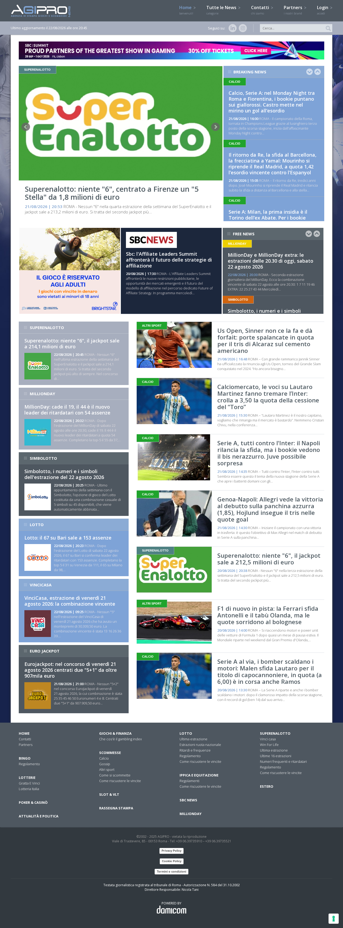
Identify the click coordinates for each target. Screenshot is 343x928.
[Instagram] (242, 28)
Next (215, 127)
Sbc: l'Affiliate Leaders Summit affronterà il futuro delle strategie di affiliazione (169, 260)
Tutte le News (221, 10)
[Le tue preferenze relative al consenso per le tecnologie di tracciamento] (334, 919)
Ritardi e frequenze (195, 750)
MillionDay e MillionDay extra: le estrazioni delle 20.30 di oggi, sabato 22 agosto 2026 (270, 261)
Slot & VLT (109, 794)
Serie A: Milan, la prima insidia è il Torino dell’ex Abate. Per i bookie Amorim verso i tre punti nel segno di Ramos (272, 221)
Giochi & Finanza (115, 733)
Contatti (260, 10)
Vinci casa (268, 739)
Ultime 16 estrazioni (275, 755)
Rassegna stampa (116, 808)
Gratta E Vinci (29, 783)
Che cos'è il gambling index (120, 739)
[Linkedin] (231, 28)
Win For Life (269, 744)
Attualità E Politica (38, 816)
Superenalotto (275, 733)
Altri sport (106, 769)
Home (186, 10)
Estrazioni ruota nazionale (200, 744)
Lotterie (27, 777)
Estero (266, 786)
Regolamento (29, 763)
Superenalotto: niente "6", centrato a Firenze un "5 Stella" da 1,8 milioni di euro (112, 193)
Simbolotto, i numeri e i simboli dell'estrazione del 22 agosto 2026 (64, 474)
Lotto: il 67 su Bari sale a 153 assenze (67, 537)
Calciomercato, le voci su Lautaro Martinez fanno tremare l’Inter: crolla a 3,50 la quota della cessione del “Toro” (268, 397)
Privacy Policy (171, 850)
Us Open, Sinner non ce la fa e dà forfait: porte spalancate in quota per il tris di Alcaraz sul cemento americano (265, 340)
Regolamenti (189, 780)
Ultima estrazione (193, 739)
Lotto (186, 733)
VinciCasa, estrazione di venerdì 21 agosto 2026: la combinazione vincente (69, 601)
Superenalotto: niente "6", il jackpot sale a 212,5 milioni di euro (268, 558)
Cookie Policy (171, 861)
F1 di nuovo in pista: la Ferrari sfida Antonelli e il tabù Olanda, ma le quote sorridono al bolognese (267, 615)
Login (323, 10)
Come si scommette (115, 775)
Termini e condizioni (171, 871)
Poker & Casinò (33, 802)
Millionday (191, 813)
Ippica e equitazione (199, 775)
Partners (293, 10)
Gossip (104, 763)
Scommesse (110, 752)
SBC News (188, 800)
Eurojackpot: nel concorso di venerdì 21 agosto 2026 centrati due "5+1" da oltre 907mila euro (70, 670)
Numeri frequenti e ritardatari (283, 761)
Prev (25, 127)
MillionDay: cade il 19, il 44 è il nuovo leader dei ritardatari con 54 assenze (67, 409)
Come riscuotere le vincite (120, 780)
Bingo (25, 758)
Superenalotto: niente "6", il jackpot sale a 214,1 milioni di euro (72, 343)
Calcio (104, 758)
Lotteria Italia (29, 788)
